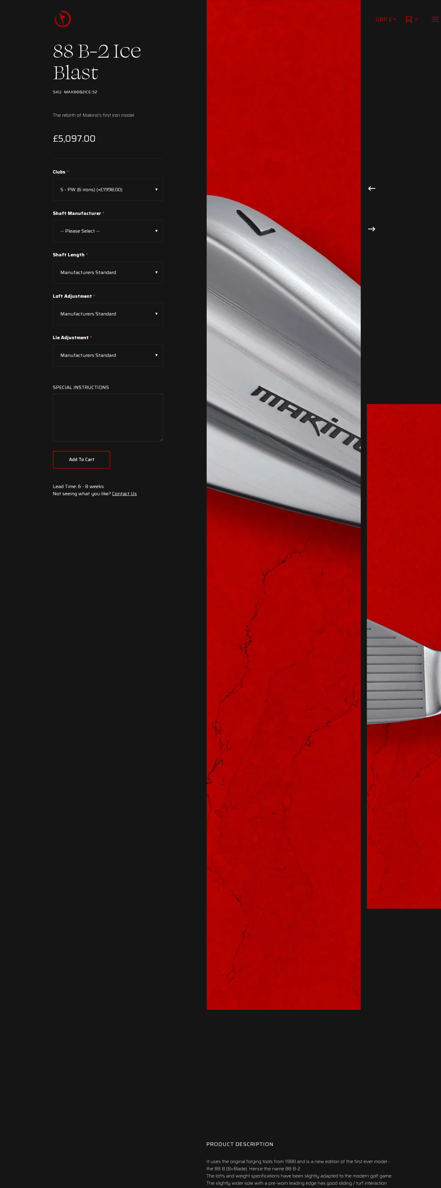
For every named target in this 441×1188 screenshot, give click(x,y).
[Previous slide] (371, 188)
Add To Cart (81, 459)
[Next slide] (371, 228)
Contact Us (124, 493)
